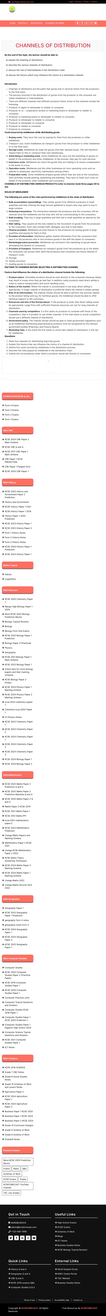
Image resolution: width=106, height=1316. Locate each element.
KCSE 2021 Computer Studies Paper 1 (15, 1041)
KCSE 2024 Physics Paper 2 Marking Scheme (18, 696)
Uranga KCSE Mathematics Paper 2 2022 (18, 852)
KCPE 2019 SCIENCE (15, 1067)
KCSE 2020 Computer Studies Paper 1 (15, 991)
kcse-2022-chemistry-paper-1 (19, 703)
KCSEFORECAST (29, 1308)
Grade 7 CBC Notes (14, 1072)
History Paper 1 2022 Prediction (15, 517)
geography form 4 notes (17, 920)
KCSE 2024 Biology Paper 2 (18, 764)
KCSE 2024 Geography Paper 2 (16, 938)
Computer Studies (13, 967)
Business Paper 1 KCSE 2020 (19, 1111)
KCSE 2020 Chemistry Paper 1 (19, 600)
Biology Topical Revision (17, 621)
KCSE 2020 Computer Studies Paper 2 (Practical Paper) (17, 975)
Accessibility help (62, 1300)
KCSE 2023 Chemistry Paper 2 (19, 730)
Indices (8, 574)
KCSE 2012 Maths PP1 (15, 816)
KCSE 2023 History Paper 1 (18, 523)
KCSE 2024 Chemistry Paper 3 (19, 753)
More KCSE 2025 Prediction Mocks (17, 1162)
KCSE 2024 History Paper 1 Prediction (18, 548)
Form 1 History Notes (15, 532)
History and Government (17, 502)
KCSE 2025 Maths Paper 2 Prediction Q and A (18, 785)
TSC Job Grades (11, 1193)
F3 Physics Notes (13, 717)
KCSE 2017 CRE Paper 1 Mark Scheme (16, 453)
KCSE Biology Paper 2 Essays (15, 681)
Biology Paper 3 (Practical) (18, 643)
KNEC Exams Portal (67, 1273)
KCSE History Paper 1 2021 (18, 506)
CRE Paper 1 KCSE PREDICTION (14, 460)
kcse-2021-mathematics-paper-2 (17, 822)
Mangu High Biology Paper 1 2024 (18, 608)
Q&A (24, 1168)
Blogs (60, 1236)
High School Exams (66, 1222)
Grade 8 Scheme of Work (17, 1134)
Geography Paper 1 (14, 908)
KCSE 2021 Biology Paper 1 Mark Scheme (18, 658)
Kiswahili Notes (12, 1139)
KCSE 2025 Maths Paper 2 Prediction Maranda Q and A (18, 793)
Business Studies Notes (68, 1245)
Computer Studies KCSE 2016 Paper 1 (16, 1011)
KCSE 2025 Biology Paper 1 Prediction (18, 637)
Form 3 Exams (12, 410)
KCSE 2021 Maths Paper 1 (17, 811)
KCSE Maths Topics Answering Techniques (16, 859)
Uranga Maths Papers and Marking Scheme (17, 837)
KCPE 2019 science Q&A (23, 1283)
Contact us (77, 1300)
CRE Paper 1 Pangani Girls (17, 466)
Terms (86, 2)
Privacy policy (45, 1300)
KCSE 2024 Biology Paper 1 (18, 759)
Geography (10, 652)
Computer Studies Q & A (23, 1287)
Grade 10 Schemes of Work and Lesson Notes (18, 1085)
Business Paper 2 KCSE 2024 (19, 1120)
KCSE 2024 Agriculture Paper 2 (16, 1105)
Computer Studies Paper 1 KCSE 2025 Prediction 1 (17, 1018)
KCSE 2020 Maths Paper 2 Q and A (19, 800)
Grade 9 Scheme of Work (17, 1130)
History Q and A (18, 1269)
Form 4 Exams (12, 405)
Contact (94, 2)
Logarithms (10, 579)
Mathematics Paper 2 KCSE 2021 (18, 844)
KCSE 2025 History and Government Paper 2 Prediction (16, 494)
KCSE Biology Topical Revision (72, 1249)
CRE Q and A (17, 1278)
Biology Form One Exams (17, 631)
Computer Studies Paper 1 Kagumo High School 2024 (18, 1026)
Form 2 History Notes (15, 537)
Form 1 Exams (11, 419)
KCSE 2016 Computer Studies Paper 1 (15, 984)
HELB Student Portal (67, 1269)
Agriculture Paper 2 (14, 1091)
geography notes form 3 (17, 925)
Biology (8, 626)
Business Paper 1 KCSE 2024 (19, 1116)
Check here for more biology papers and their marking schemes (19, 672)
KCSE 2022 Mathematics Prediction (17, 829)
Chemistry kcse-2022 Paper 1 (18, 711)
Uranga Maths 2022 (14, 880)
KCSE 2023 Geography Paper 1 (16, 946)
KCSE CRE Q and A (14, 447)
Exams (6, 1168)
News (16, 1168)
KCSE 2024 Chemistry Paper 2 (19, 745)
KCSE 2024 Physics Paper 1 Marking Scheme (18, 688)
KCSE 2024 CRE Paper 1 (17, 471)
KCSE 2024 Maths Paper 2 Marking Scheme (18, 867)
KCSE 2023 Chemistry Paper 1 (19, 723)
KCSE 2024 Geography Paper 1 (16, 931)
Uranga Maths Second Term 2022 (18, 886)
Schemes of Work (12, 1174)
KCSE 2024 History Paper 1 (18, 554)
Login (71, 2)
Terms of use (29, 1300)
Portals (22, 23)
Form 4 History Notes (15, 542)
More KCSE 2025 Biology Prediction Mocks (17, 615)
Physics (8, 647)
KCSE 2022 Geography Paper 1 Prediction (16, 914)
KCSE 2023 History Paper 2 (18, 528)
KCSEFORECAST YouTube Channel (16, 1186)
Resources (37, 23)
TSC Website (63, 1278)
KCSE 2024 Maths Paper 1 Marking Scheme (17, 874)
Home (12, 23)
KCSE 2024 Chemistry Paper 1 (19, 738)
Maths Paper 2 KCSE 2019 (17, 806)
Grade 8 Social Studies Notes (16, 1078)
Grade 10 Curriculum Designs (19, 1125)
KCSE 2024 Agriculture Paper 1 (16, 1098)
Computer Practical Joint (17, 997)
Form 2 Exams (12, 414)
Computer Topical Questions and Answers (19, 1003)
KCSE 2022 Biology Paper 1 (18, 664)
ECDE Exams (9, 1179)
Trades (23, 1179)
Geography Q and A (20, 1273)
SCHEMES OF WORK (54, 23)
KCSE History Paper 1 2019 (18, 511)
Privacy (78, 2)
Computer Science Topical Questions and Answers (18, 1033)
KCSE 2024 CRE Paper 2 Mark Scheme (17, 441)
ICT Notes (10, 1047)
